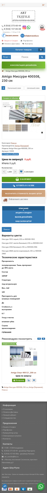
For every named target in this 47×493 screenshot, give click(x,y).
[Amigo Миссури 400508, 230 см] (23, 117)
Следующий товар (33, 88)
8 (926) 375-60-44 (11, 451)
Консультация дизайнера (23, 65)
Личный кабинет (9, 415)
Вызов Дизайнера (23, 217)
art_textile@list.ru (11, 457)
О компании (8, 409)
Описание (23, 208)
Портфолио (28, 41)
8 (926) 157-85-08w (11, 454)
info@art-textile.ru (31, 35)
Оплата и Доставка (12, 44)
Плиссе (14, 143)
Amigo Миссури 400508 (13, 387)
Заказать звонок (12, 35)
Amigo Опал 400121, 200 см (23, 372)
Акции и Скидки (11, 41)
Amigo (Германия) (36, 387)
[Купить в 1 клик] (28, 380)
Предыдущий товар (14, 88)
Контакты (29, 44)
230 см (25, 387)
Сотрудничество (9, 418)
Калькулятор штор (10, 433)
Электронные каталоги (12, 436)
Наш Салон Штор (23, 221)
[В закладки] (21, 171)
